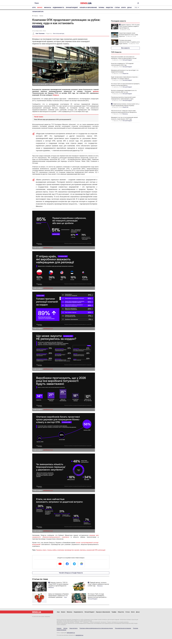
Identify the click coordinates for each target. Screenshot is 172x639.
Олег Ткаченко (40, 33)
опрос (44, 550)
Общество (109, 7)
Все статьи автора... (59, 33)
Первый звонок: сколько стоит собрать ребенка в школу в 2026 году (98, 584)
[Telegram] (74, 563)
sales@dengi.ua (79, 635)
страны (49, 550)
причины (83, 550)
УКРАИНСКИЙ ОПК (37, 11)
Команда (59, 628)
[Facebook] (67, 563)
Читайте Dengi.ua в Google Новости (71, 573)
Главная (36, 15)
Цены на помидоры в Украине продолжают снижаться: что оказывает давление (58, 595)
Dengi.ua (56, 95)
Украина (39, 550)
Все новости (125, 48)
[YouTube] (60, 563)
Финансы (47, 7)
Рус (136, 7)
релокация (101, 550)
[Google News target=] (81, 563)
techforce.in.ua (48, 248)
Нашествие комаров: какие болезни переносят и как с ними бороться (128, 34)
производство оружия (71, 550)
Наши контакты (73, 628)
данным (96, 91)
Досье (129, 7)
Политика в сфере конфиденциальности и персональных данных (96, 628)
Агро (34, 7)
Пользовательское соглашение (123, 628)
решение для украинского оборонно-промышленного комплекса (65, 536)
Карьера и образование (88, 7)
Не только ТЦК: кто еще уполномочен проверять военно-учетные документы (97, 595)
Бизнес (39, 7)
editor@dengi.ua (71, 632)
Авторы (65, 628)
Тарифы (101, 7)
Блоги (123, 7)
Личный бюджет (72, 7)
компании (60, 550)
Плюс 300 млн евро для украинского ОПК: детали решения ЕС (52, 119)
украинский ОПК (92, 550)
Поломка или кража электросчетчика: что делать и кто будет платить (129, 42)
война (54, 550)
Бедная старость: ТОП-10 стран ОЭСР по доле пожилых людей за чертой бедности (58, 584)
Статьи (117, 7)
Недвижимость (58, 7)
